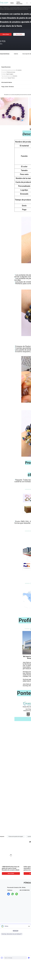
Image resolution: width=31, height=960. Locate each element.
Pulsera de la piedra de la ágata (16, 836)
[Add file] (2, 957)
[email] (8, 894)
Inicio (1, 7)
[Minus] (29, 926)
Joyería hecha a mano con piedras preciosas (20, 7)
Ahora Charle (6, 34)
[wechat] (16, 894)
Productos (6, 7)
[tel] (20, 894)
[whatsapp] (12, 894)
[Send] (29, 957)
